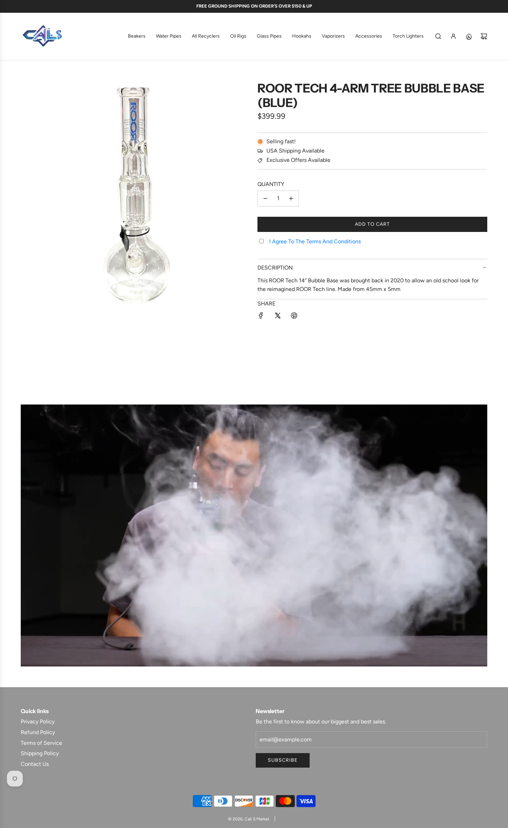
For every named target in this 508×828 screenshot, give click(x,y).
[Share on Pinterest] (294, 317)
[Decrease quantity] (265, 198)
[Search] (438, 36)
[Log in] (453, 36)
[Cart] (483, 36)
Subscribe (283, 760)
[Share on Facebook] (261, 317)
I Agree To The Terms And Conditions (315, 241)
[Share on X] (277, 317)
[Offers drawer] (468, 36)
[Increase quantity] (291, 198)
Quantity (270, 184)
